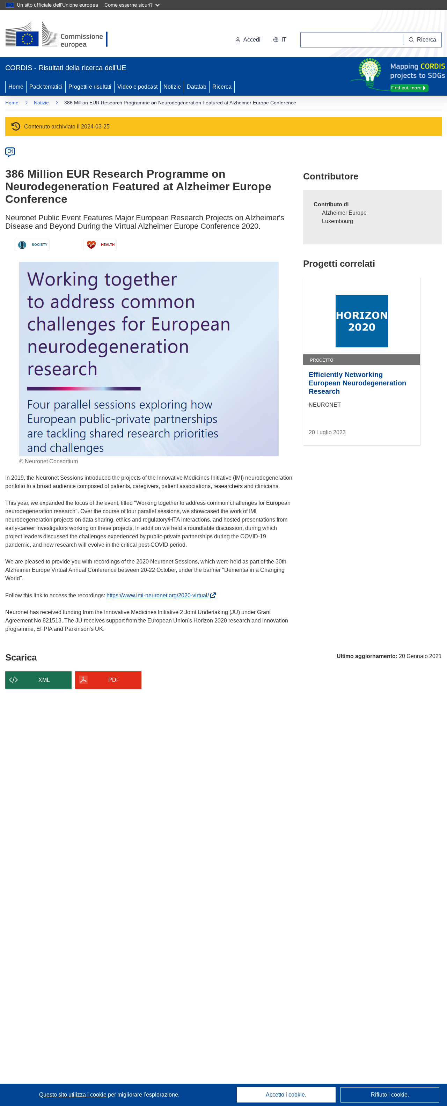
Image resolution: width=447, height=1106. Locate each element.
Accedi (252, 40)
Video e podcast (137, 87)
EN (10, 151)
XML (44, 680)
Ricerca (222, 87)
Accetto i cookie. (286, 1095)
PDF (114, 680)
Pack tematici (46, 87)
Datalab (196, 87)
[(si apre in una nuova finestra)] (61, 35)
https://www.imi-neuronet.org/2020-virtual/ (159, 595)
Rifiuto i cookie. (390, 1095)
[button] (280, 39)
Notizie (172, 87)
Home (15, 87)
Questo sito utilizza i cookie (73, 1095)
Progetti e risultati (89, 87)
